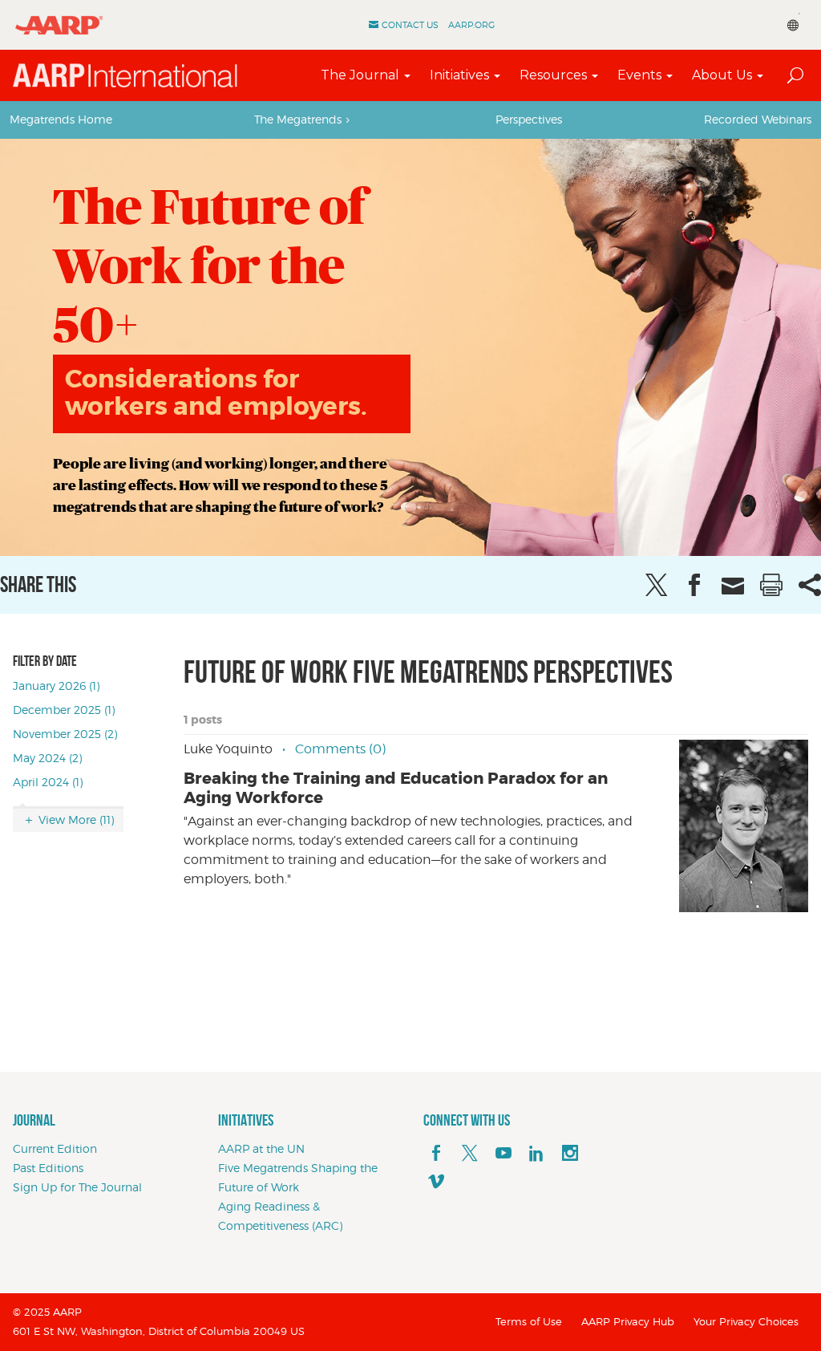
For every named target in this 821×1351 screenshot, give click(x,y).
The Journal (360, 75)
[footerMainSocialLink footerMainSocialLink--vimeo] (436, 1182)
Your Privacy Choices (746, 1321)
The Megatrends (298, 119)
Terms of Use (528, 1321)
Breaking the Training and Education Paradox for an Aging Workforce (396, 788)
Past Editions (48, 1168)
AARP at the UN (261, 1148)
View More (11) (76, 819)
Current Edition (55, 1148)
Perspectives (528, 119)
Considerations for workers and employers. (216, 393)
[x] (470, 1153)
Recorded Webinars (757, 119)
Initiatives (459, 75)
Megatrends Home (61, 119)
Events (639, 75)
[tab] (61, 119)
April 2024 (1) (48, 782)
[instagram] (570, 1153)
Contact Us (410, 24)
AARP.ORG (471, 24)
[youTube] (503, 1153)
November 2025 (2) (65, 733)
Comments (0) (340, 749)
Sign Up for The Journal (77, 1187)
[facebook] (436, 1153)
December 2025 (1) (64, 709)
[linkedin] (536, 1153)
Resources (553, 75)
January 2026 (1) (56, 685)
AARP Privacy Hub (627, 1321)
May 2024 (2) (47, 758)
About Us (722, 75)
